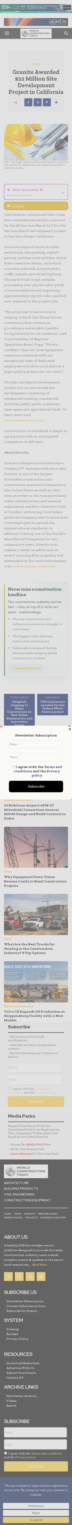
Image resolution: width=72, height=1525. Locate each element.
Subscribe (36, 786)
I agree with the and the (38, 771)
